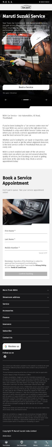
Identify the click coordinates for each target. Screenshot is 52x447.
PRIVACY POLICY (7, 435)
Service (6, 304)
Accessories (8, 311)
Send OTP (43, 253)
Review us (13, 346)
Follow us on (8, 353)
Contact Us (7, 338)
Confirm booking (26, 274)
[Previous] (6, 100)
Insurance (7, 324)
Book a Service (26, 87)
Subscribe (7, 331)
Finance (6, 317)
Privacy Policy (41, 265)
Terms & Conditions (18, 267)
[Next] (46, 100)
